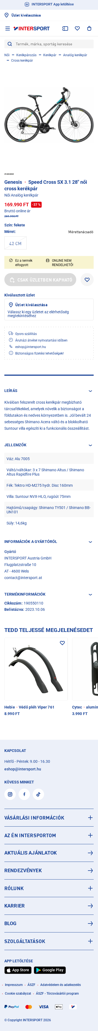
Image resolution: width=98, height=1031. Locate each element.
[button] (49, 391)
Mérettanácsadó (80, 232)
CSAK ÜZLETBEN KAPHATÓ (44, 280)
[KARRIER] (49, 906)
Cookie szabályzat (18, 993)
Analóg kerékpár (75, 55)
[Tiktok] (38, 794)
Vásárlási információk (34, 818)
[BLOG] (49, 923)
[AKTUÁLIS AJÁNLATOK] (49, 853)
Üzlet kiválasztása (31, 304)
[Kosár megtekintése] (89, 28)
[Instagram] (10, 794)
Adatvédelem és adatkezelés (60, 985)
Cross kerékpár (22, 60)
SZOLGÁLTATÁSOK (24, 941)
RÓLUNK (14, 888)
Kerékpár (49, 55)
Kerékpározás (26, 55)
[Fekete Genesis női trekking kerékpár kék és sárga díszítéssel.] (49, 115)
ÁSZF (31, 985)
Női (7, 55)
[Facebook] (24, 794)
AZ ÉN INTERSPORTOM (30, 835)
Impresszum (14, 985)
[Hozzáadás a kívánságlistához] (87, 279)
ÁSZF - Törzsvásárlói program (57, 993)
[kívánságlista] (77, 28)
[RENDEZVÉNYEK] (49, 870)
